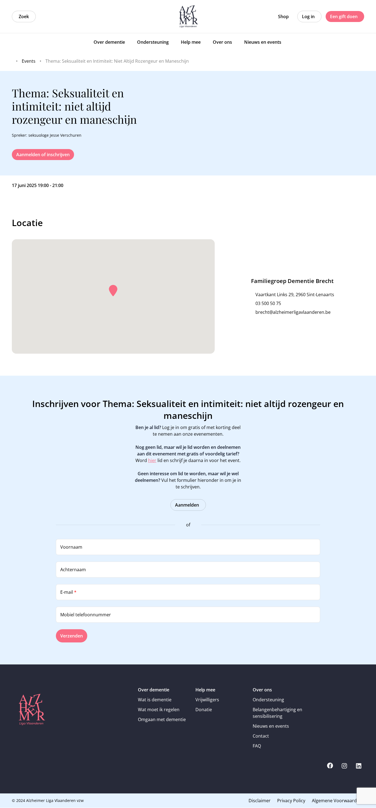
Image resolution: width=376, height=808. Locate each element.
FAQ (257, 746)
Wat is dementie (154, 700)
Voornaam (71, 547)
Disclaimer (260, 801)
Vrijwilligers (207, 700)
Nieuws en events (271, 726)
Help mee (205, 690)
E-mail (68, 592)
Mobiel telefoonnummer (85, 615)
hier (152, 460)
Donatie (203, 710)
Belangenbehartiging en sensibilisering (277, 713)
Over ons (262, 690)
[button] (113, 290)
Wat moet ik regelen (158, 710)
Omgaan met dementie (162, 719)
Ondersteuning (268, 700)
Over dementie (153, 690)
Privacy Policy (291, 801)
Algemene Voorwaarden (337, 801)
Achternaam (73, 570)
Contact (261, 736)
